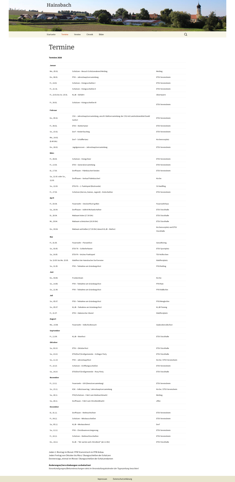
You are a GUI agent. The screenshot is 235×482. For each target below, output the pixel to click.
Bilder (101, 34)
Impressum (102, 479)
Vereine (77, 34)
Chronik (89, 34)
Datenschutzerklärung (122, 479)
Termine (64, 34)
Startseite (51, 34)
